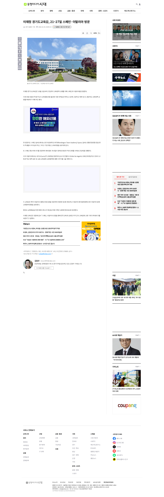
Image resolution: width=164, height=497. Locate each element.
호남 (73, 451)
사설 (114, 275)
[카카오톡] (20, 43)
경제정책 (26, 460)
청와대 (25, 442)
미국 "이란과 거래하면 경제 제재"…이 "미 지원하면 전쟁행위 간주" (44, 240)
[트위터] (20, 56)
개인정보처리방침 (108, 482)
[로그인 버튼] (140, 4)
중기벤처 (42, 445)
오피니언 (31, 11)
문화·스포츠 (103, 11)
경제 (51, 11)
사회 (91, 11)
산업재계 (42, 438)
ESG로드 (93, 448)
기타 (73, 462)
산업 (60, 11)
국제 (82, 11)
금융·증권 (71, 11)
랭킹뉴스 (93, 458)
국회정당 (26, 445)
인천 (73, 458)
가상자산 (58, 445)
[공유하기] (87, 33)
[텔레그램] (20, 64)
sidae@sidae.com (45, 254)
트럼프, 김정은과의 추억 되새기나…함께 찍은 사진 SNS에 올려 (42, 232)
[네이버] (20, 60)
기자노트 (115, 366)
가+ (99, 33)
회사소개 (54, 482)
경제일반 (26, 457)
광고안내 (62, 482)
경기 (73, 445)
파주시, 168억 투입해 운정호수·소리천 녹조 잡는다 (39, 243)
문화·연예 (75, 470)
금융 (56, 438)
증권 (56, 441)
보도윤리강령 (97, 482)
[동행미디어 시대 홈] (35, 4)
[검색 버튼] (137, 4)
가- (91, 33)
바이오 (41, 448)
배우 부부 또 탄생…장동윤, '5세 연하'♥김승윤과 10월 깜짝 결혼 (43, 236)
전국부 (74, 441)
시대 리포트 (116, 20)
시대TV (116, 11)
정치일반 (26, 449)
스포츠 (74, 473)
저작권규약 (87, 482)
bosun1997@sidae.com (48, 261)
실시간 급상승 (133, 177)
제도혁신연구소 (130, 11)
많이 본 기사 (120, 177)
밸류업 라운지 (95, 451)
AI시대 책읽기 (117, 335)
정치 (42, 11)
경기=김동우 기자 (30, 27)
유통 (40, 441)
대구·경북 (75, 455)
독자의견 (70, 482)
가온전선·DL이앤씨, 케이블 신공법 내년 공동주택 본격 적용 (41, 228)
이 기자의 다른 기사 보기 (43, 268)
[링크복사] (20, 68)
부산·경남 (75, 448)
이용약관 (78, 482)
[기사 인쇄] (83, 33)
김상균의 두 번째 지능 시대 (121, 116)
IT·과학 (41, 451)
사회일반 (75, 438)
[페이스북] (20, 51)
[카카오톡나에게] (20, 47)
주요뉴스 (93, 455)
